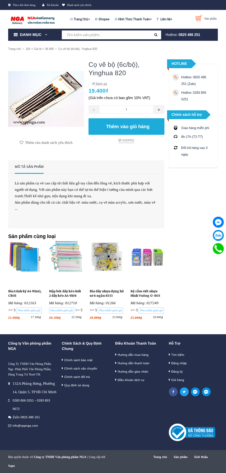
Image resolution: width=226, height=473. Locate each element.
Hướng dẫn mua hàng (133, 355)
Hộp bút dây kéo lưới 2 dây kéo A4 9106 (65, 293)
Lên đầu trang (208, 465)
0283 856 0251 (23, 400)
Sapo (11, 465)
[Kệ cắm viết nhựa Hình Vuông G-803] (147, 262)
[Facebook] (218, 222)
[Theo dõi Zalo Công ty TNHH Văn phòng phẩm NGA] (195, 391)
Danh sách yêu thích (79, 5)
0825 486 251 (189, 35)
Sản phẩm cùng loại (32, 236)
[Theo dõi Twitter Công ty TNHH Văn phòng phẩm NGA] (184, 391)
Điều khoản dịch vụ (131, 380)
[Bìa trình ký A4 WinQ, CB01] (25, 262)
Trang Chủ (81, 19)
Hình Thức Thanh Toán (134, 19)
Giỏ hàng (177, 380)
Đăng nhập (179, 363)
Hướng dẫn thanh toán (133, 363)
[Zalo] (218, 235)
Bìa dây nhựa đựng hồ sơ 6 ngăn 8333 (107, 293)
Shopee (104, 19)
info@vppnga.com (25, 425)
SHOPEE (127, 140)
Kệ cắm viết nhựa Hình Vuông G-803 (145, 293)
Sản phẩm (181, 457)
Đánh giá (101, 83)
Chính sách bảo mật (78, 360)
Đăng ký (177, 371)
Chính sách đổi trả (77, 377)
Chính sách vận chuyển (80, 368)
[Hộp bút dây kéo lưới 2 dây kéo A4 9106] (66, 262)
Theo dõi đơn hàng (24, 5)
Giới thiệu (201, 457)
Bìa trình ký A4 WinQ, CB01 (24, 293)
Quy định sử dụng (76, 385)
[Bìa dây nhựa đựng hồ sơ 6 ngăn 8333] (107, 262)
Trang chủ (160, 457)
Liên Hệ (165, 19)
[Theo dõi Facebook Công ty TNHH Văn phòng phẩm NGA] (173, 391)
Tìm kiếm (177, 355)
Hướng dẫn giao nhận (133, 371)
